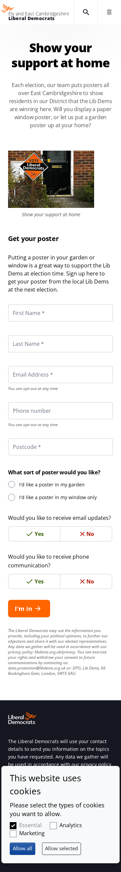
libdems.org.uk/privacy (55, 652)
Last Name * (20, 335)
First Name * (20, 304)
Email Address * (24, 366)
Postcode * (18, 438)
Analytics (70, 825)
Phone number (23, 402)
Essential (30, 825)
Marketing (32, 833)
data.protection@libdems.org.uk (37, 668)
